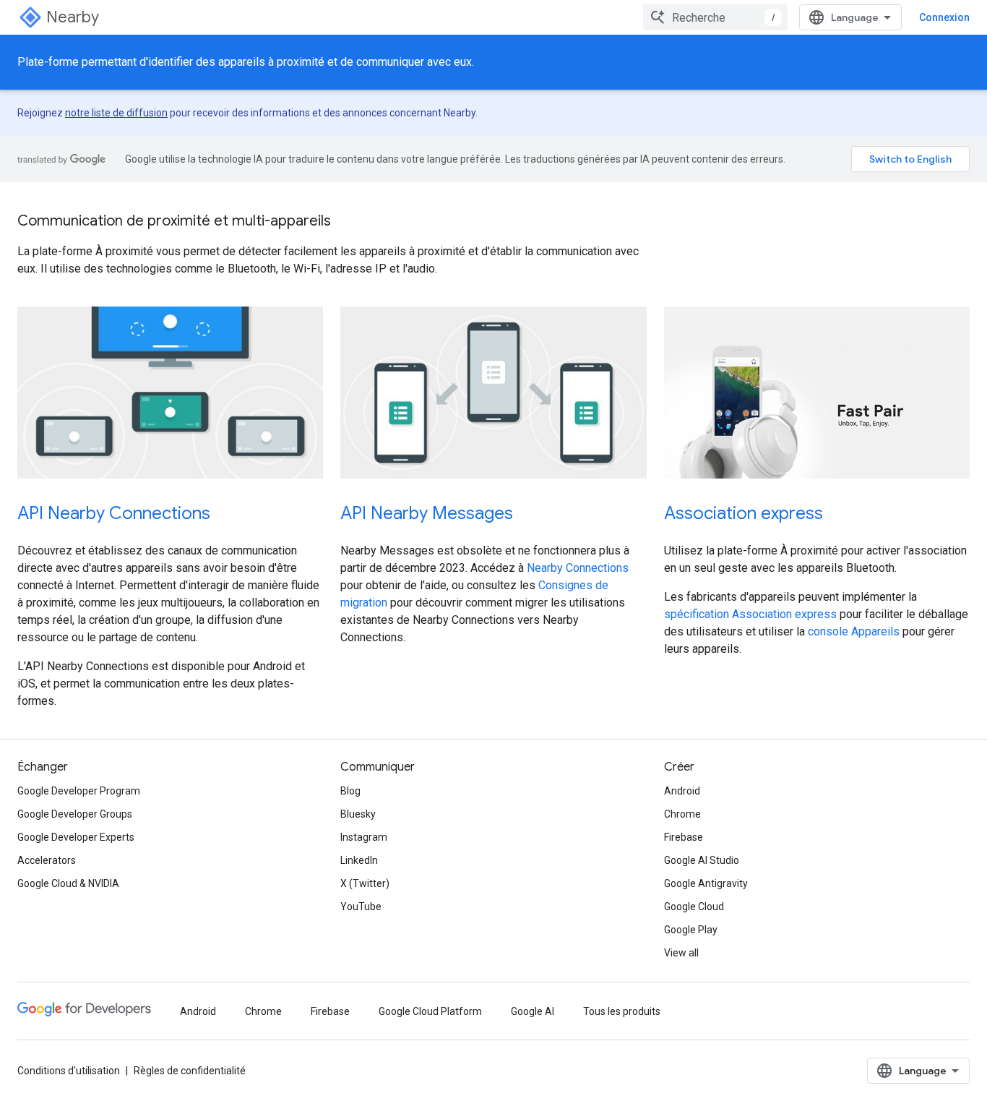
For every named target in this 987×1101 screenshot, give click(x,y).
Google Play (690, 929)
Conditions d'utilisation (68, 1070)
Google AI (532, 1011)
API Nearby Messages (426, 513)
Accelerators (46, 860)
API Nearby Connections (113, 513)
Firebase (683, 837)
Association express (743, 513)
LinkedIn (359, 860)
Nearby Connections (578, 568)
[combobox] (715, 17)
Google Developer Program (78, 791)
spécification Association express (750, 614)
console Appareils (854, 631)
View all (681, 953)
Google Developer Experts (75, 837)
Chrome (682, 814)
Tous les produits (621, 1011)
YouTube (361, 906)
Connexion (944, 17)
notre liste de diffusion (116, 113)
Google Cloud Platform (430, 1011)
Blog (350, 791)
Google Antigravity (706, 883)
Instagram (363, 837)
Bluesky (358, 814)
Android (682, 791)
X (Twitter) (364, 883)
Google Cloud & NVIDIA (68, 883)
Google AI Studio (701, 860)
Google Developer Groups (74, 814)
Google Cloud (694, 906)
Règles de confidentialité (190, 1070)
